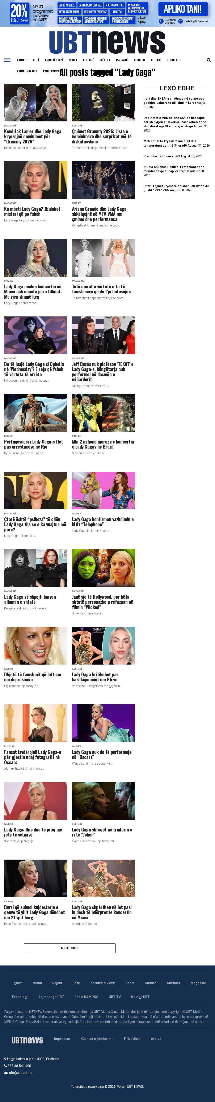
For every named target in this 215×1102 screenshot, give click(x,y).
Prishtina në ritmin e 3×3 (162, 156)
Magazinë (122, 60)
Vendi (37, 983)
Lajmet (21, 60)
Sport (73, 60)
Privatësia (132, 1039)
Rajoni (57, 983)
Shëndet (105, 60)
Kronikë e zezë (54, 60)
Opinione (139, 60)
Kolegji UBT (140, 997)
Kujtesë (156, 60)
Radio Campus (52, 71)
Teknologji (174, 60)
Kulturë (88, 60)
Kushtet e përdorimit (97, 1039)
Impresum (62, 1039)
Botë (36, 60)
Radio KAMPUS (86, 997)
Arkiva (156, 1039)
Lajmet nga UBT (27, 71)
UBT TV (115, 997)
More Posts (70, 948)
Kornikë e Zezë (102, 983)
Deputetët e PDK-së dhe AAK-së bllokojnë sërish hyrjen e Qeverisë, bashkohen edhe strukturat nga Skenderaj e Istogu (175, 122)
